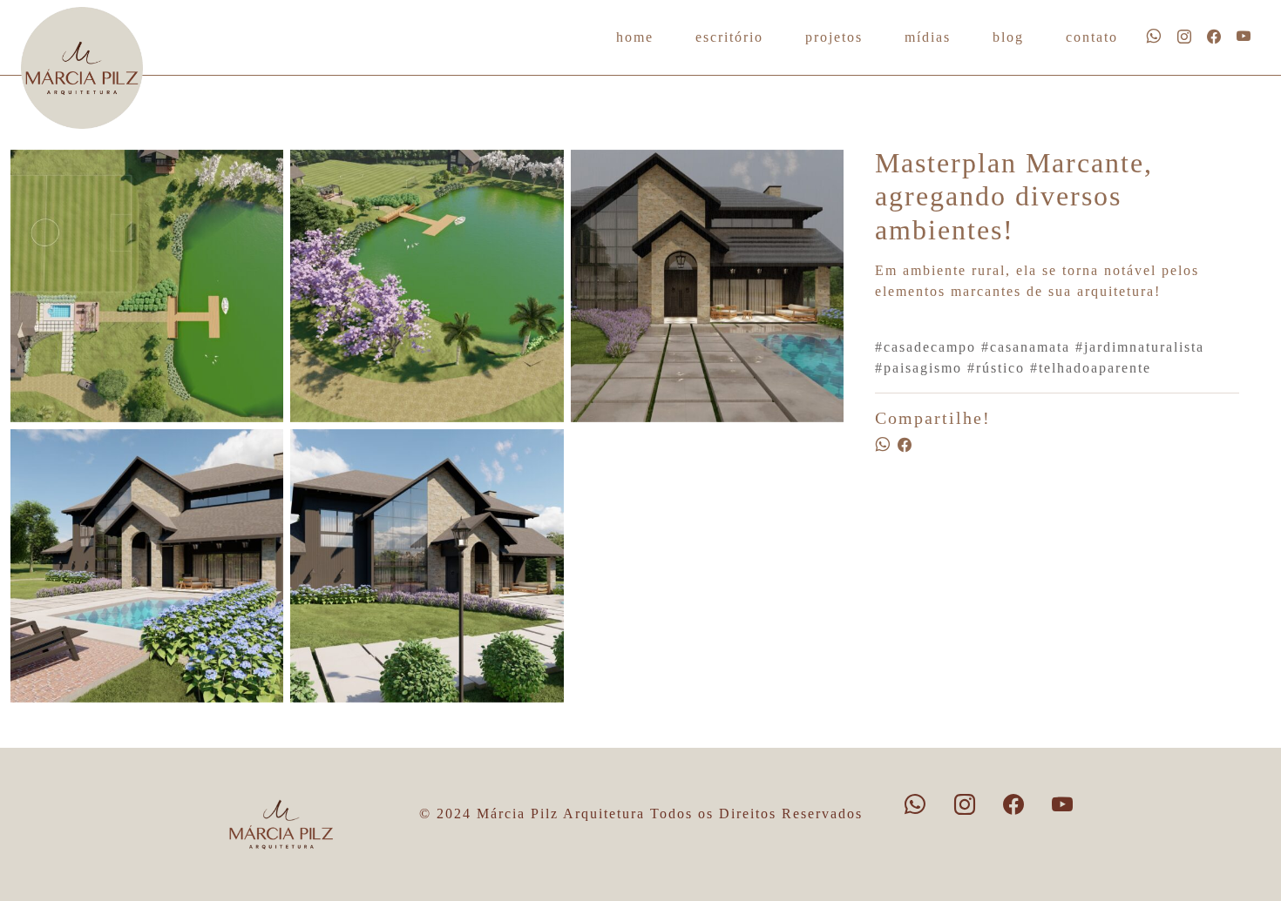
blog (1008, 37)
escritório (729, 37)
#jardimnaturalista (1139, 347)
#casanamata (1025, 347)
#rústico (996, 367)
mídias (928, 37)
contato (1092, 37)
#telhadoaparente (1090, 367)
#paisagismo (918, 367)
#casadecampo (925, 347)
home (635, 37)
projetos (834, 37)
